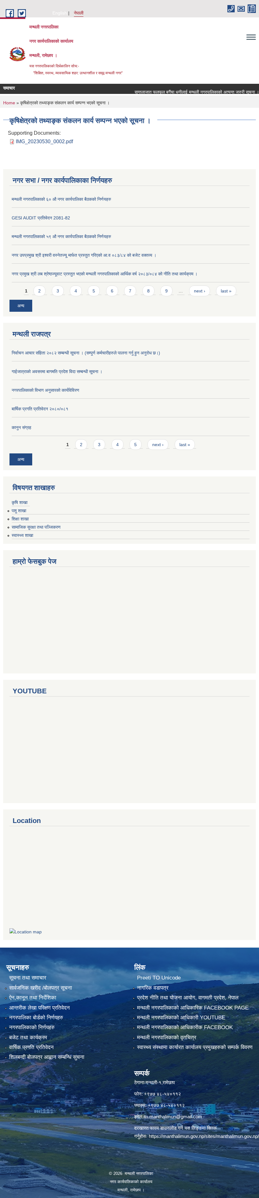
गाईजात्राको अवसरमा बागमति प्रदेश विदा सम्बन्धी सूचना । (57, 371)
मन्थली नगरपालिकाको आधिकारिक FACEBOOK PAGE (193, 1008)
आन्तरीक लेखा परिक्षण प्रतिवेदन (39, 1008)
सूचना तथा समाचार (27, 978)
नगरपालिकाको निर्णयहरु (32, 1027)
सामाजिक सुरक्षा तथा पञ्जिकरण (36, 527)
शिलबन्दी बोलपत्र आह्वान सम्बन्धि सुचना (46, 1057)
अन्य (20, 305)
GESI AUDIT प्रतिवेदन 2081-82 (41, 217)
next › (199, 290)
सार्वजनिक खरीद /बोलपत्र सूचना (40, 988)
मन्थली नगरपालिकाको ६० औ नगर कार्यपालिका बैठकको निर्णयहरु (61, 199)
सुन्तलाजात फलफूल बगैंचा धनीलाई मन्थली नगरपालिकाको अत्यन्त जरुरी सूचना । (184, 92)
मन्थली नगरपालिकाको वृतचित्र (166, 1038)
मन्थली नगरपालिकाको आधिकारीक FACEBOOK (185, 1027)
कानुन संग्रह (21, 427)
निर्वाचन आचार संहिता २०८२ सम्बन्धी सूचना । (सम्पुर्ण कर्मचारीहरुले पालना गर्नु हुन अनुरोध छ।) (86, 352)
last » (226, 290)
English (59, 12)
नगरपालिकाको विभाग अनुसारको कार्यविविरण (45, 390)
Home (9, 102)
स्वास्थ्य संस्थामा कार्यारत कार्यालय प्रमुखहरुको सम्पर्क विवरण (194, 1047)
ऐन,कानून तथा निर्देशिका (32, 998)
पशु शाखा (19, 510)
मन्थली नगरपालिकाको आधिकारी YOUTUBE (181, 1018)
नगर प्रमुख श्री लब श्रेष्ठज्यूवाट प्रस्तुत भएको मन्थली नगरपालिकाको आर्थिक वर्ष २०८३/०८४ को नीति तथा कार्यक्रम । (104, 273)
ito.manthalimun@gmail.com (172, 1116)
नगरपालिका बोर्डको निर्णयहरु (36, 1018)
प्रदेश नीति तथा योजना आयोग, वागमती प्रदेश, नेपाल (187, 998)
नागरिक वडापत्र (152, 988)
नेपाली (78, 12)
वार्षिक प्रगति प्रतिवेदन (31, 1047)
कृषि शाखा (19, 502)
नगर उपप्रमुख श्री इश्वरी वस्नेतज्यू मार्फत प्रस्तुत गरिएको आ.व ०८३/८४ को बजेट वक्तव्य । (84, 255)
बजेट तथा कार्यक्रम (28, 1038)
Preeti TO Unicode (159, 978)
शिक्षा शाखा (20, 518)
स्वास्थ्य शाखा (22, 535)
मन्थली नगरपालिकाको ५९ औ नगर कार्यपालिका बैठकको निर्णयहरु (61, 236)
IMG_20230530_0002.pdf (44, 141)
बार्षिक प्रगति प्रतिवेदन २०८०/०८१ (40, 408)
